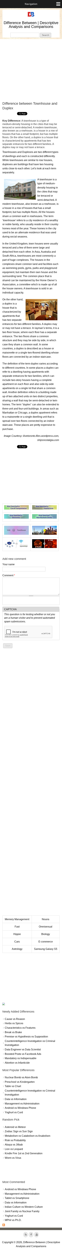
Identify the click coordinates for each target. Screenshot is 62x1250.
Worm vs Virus (13, 1157)
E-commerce (45, 941)
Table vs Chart (13, 1086)
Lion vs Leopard (14, 1149)
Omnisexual (45, 926)
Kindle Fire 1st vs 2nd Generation (23, 1153)
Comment (8, 575)
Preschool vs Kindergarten (20, 1082)
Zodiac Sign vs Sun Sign (19, 1131)
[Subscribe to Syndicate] (3, 1225)
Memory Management (17, 919)
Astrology (17, 949)
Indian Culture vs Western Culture (24, 1206)
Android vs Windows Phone (20, 1108)
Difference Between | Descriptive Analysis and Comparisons (31, 25)
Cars (17, 941)
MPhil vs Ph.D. (13, 1220)
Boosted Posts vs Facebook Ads (23, 1054)
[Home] (31, 16)
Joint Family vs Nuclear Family (22, 1211)
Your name (8, 564)
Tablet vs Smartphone (17, 1198)
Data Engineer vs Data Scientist (23, 1049)
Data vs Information (16, 1099)
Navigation (31, 4)
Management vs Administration (22, 1103)
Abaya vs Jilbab (14, 1144)
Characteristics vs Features (20, 1027)
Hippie (17, 934)
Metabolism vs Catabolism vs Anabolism (27, 1135)
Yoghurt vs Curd (14, 1112)
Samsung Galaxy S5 (45, 949)
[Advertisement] (31, 70)
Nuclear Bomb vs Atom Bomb (21, 1077)
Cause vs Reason (15, 1019)
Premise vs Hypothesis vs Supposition (26, 1036)
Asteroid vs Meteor (15, 1127)
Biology (45, 934)
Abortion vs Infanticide (17, 1062)
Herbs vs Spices (14, 1023)
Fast (17, 926)
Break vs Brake (13, 1032)
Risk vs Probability (15, 1140)
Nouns (45, 919)
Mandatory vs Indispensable (20, 1058)
